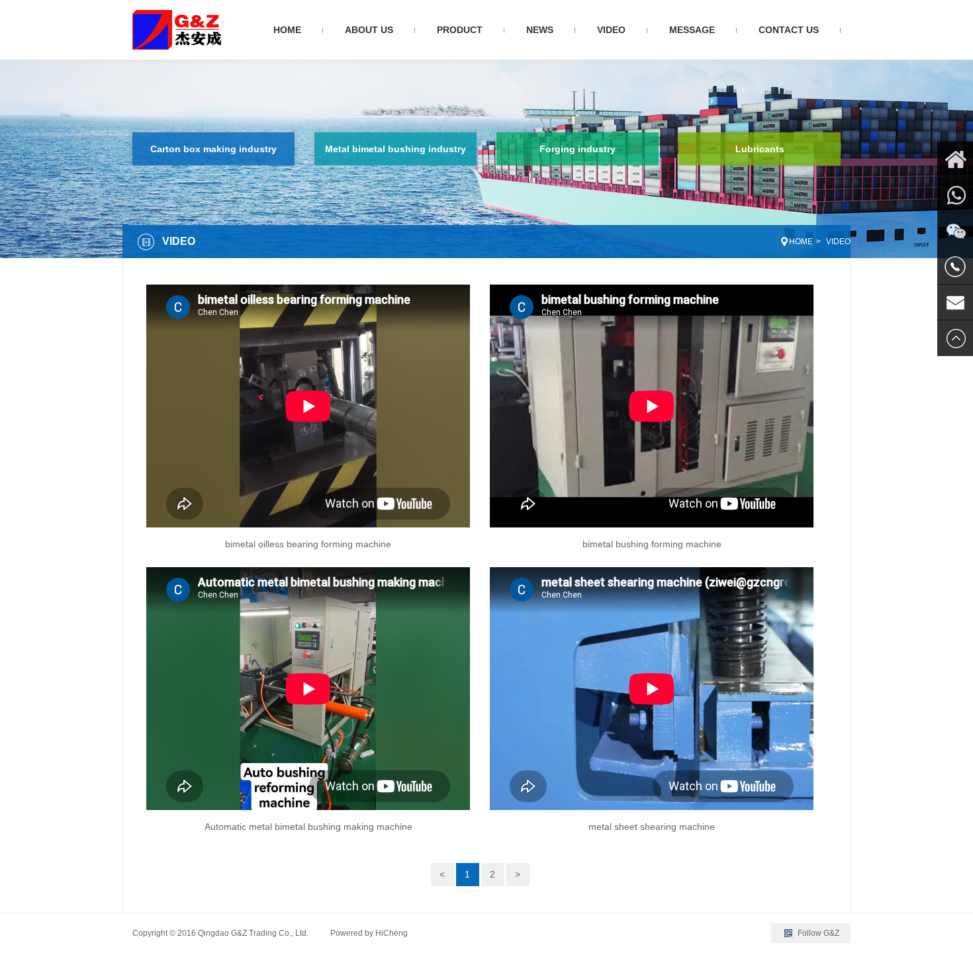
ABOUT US (369, 29)
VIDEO (611, 29)
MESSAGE (692, 29)
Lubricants (759, 149)
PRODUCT (460, 29)
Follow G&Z (818, 933)
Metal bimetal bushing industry (395, 149)
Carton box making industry (213, 149)
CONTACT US (789, 29)
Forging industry (577, 149)
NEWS (539, 29)
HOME (287, 29)
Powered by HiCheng (369, 933)
